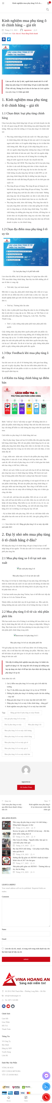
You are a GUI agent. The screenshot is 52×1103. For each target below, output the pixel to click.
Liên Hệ (5, 1055)
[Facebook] (4, 1006)
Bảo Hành (5, 1045)
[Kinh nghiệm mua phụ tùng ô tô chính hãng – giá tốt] (4, 39)
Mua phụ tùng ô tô (34, 725)
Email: (4, 939)
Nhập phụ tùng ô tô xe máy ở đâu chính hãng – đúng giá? (27, 703)
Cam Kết (5, 1019)
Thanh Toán (6, 1029)
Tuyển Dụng (6, 1052)
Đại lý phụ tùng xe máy (13, 725)
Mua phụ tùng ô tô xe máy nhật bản (17, 754)
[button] (48, 3)
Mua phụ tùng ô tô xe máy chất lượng (18, 730)
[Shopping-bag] (13, 1006)
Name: (4, 929)
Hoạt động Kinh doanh (30, 34)
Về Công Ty (6, 1041)
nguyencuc (28, 30)
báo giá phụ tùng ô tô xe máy (15, 719)
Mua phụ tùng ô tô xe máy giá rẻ (16, 742)
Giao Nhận (6, 1022)
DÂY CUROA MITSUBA (11, 1071)
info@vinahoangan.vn (13, 996)
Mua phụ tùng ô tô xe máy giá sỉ (16, 748)
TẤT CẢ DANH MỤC (10, 1075)
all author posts (26, 787)
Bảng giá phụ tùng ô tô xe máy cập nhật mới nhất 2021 (26, 700)
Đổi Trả (5, 1026)
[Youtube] (8, 1006)
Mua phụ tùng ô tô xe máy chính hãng (18, 736)
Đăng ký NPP (7, 1048)
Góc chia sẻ (16, 34)
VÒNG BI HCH (7, 1068)
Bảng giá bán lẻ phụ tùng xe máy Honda (24, 713)
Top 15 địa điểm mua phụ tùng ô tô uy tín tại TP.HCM (26, 690)
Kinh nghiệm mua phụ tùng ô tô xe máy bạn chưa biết (26, 706)
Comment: (5, 897)
